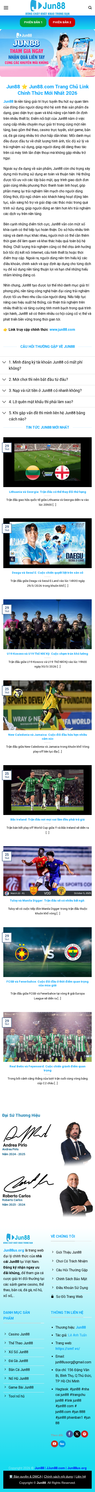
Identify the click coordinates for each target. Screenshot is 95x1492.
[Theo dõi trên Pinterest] (84, 1434)
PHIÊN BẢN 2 (62, 22)
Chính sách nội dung (58, 1476)
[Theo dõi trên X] (77, 1434)
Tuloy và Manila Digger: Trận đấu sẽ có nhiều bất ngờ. (47, 900)
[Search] (90, 8)
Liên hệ (81, 1476)
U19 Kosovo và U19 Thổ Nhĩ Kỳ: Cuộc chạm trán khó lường (47, 653)
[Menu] (6, 7)
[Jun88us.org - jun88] (47, 7)
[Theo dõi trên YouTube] (54, 1443)
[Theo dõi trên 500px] (62, 1443)
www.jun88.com (62, 329)
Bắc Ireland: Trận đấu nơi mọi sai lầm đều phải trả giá (47, 819)
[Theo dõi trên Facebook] (69, 1434)
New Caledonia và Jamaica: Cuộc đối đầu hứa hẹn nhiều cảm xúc (47, 736)
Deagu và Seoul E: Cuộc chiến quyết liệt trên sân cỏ (47, 572)
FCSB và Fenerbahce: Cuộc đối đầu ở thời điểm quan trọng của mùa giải (47, 983)
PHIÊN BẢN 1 (33, 22)
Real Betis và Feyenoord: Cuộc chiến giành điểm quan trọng (48, 1068)
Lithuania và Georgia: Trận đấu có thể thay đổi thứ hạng (47, 491)
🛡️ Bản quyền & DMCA (25, 1476)
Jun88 (8, 101)
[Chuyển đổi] (4, 362)
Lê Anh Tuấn (77, 1335)
